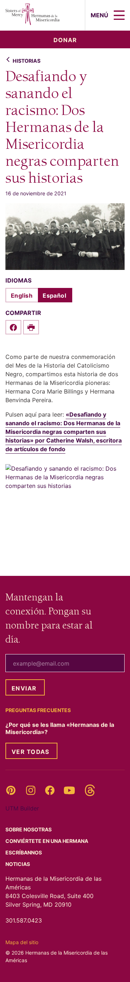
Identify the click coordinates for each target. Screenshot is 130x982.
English (21, 295)
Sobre (29, 829)
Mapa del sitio (21, 942)
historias (26, 61)
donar (65, 40)
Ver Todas (30, 751)
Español (54, 295)
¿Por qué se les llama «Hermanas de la (59, 728)
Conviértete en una (47, 841)
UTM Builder (22, 808)
